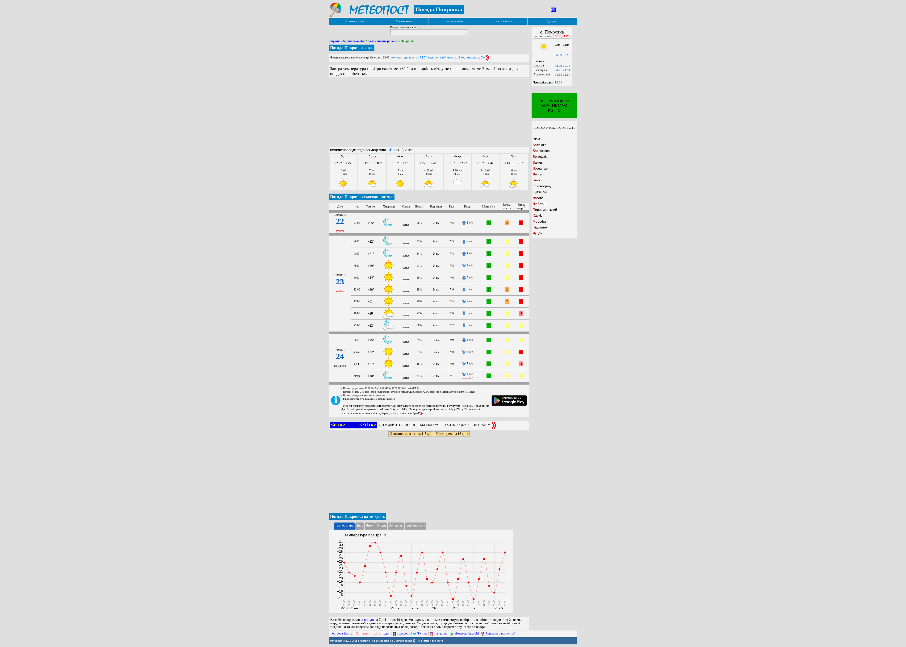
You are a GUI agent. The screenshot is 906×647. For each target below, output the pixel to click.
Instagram (441, 633)
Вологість (396, 525)
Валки (537, 162)
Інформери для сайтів (430, 640)
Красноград (542, 186)
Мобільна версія (403, 640)
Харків (537, 215)
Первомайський (545, 210)
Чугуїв (537, 233)
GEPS (408, 150)
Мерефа (539, 221)
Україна (334, 41)
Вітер (369, 525)
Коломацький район (381, 41)
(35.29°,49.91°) (561, 36)
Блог (386, 633)
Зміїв (536, 180)
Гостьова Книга (341, 633)
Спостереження (503, 21)
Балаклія (539, 145)
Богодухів (540, 156)
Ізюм (536, 139)
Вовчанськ (540, 168)
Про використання (381, 640)
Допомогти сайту (368, 633)
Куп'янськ (540, 192)
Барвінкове (541, 151)
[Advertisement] (429, 114)
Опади (381, 525)
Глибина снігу (415, 525)
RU (553, 9)
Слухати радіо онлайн (501, 633)
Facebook (403, 633)
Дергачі (538, 174)
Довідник (552, 21)
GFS (396, 150)
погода (369, 620)
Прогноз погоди (453, 21)
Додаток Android (467, 633)
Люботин (539, 204)
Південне (540, 227)
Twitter (422, 633)
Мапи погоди (403, 21)
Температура (344, 525)
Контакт (364, 640)
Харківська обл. (354, 41)
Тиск (360, 525)
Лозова (538, 198)
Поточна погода (354, 21)
